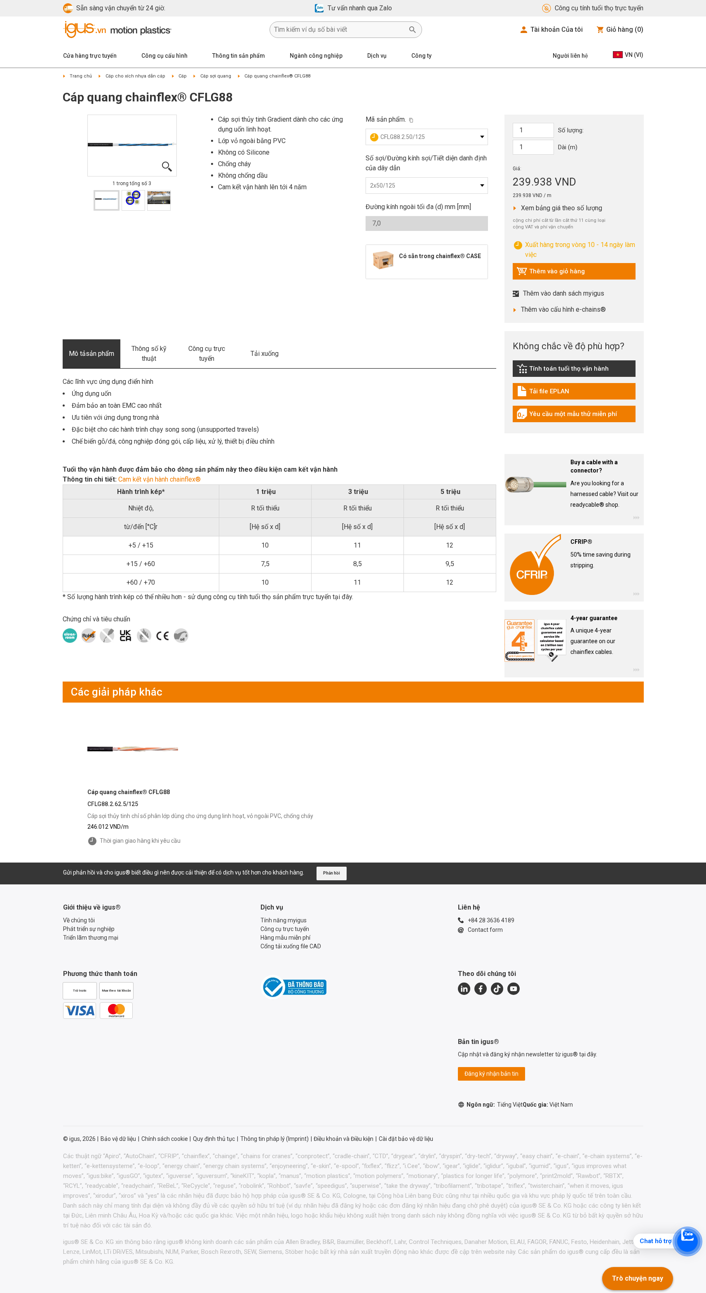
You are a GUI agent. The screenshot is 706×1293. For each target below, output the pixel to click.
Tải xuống (265, 353)
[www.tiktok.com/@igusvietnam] (497, 989)
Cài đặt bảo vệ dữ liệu (406, 1138)
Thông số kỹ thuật (149, 353)
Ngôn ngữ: (495, 1104)
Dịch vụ (377, 55)
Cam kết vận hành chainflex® (159, 479)
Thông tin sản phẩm (238, 55)
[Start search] (413, 30)
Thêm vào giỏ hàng (550, 273)
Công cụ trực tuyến (206, 353)
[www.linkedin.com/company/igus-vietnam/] (464, 989)
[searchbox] (339, 30)
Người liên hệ (570, 55)
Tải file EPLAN (553, 393)
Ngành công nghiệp (316, 55)
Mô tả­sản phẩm (91, 353)
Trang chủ (81, 76)
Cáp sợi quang (215, 76)
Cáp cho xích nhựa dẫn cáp (135, 76)
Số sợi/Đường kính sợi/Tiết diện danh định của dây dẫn (426, 163)
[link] (574, 371)
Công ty (421, 55)
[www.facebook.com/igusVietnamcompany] (480, 989)
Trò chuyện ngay (637, 1278)
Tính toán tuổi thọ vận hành (562, 370)
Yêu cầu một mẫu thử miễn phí (566, 416)
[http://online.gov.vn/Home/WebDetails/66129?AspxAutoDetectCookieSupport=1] (293, 987)
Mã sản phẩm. (386, 119)
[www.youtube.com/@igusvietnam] (513, 989)
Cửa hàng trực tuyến (90, 55)
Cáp (182, 76)
